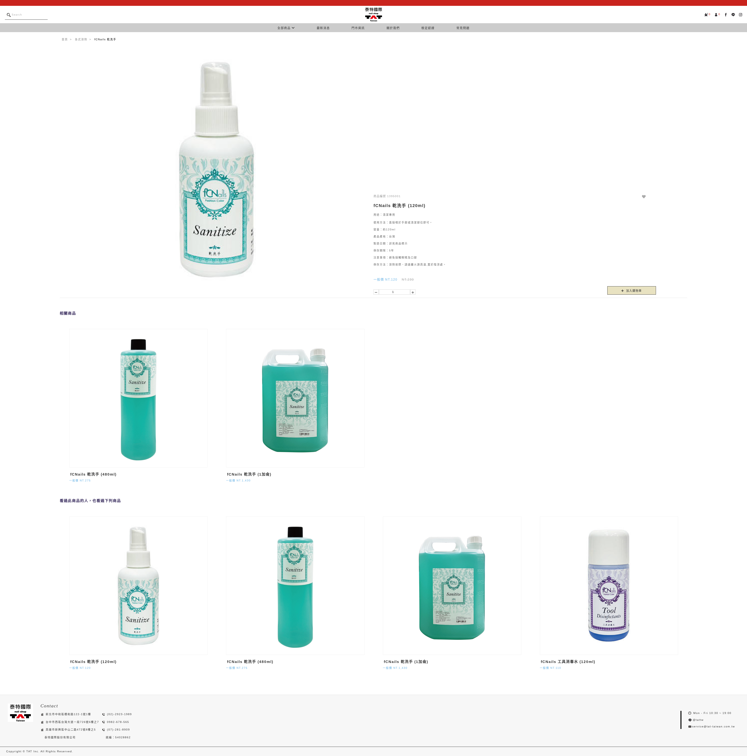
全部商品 (284, 28)
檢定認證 (428, 28)
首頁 (65, 39)
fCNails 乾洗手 (105, 39)
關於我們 (393, 28)
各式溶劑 (81, 39)
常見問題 (463, 28)
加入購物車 (633, 290)
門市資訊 (358, 28)
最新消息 (323, 28)
